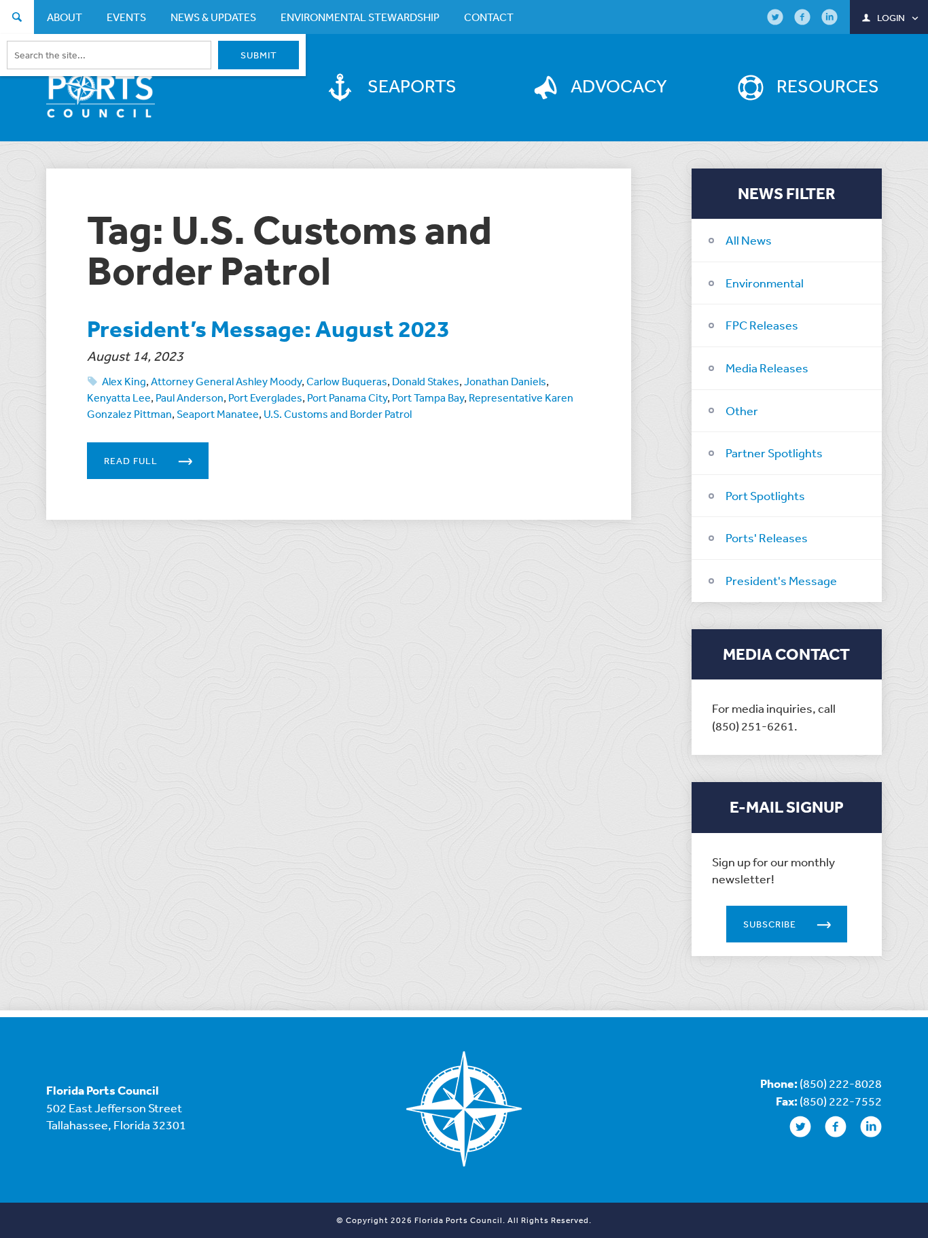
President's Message (781, 580)
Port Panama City (347, 397)
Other (742, 410)
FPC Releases (762, 324)
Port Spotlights (765, 495)
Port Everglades (265, 397)
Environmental (765, 282)
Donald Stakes (425, 381)
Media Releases (767, 367)
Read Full (131, 461)
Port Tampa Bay (428, 397)
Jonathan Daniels (505, 381)
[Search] (17, 18)
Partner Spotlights (774, 452)
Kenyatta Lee (119, 397)
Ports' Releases (767, 537)
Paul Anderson (190, 397)
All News (749, 239)
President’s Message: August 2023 (268, 328)
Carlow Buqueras (346, 381)
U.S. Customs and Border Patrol (338, 414)
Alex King (124, 381)
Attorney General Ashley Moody (226, 381)
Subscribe (769, 924)
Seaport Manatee (218, 414)
